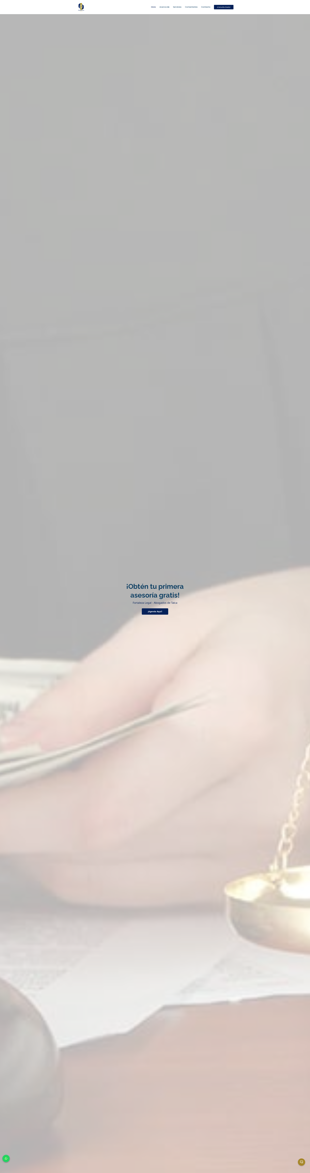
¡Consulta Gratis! (223, 7)
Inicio (153, 7)
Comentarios (191, 7)
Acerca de (164, 7)
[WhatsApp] (6, 1158)
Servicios (177, 7)
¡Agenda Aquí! (155, 611)
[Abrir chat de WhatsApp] (301, 1162)
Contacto (205, 7)
